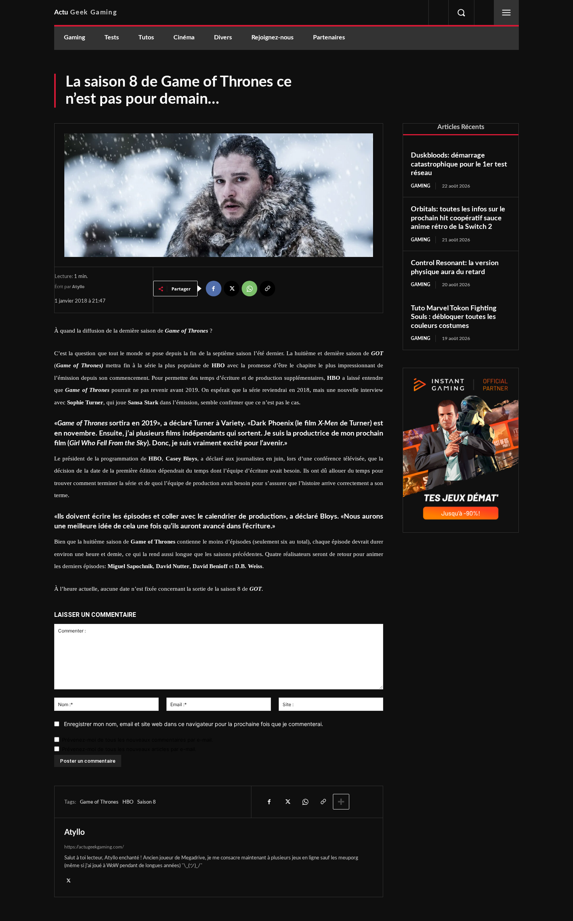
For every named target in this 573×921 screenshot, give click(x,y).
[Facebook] (213, 288)
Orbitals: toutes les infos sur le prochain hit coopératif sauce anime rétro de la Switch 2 (458, 218)
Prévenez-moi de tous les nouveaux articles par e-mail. (129, 749)
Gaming (420, 186)
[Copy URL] (267, 288)
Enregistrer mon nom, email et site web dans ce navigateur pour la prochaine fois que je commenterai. (193, 724)
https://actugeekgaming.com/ (94, 847)
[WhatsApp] (249, 288)
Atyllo (78, 286)
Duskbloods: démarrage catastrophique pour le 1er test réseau (459, 164)
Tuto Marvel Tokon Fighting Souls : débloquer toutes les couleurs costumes (454, 317)
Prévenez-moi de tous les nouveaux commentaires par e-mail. (137, 740)
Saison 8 (146, 802)
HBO (127, 802)
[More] (341, 801)
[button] (461, 12)
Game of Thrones (99, 802)
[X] (231, 288)
